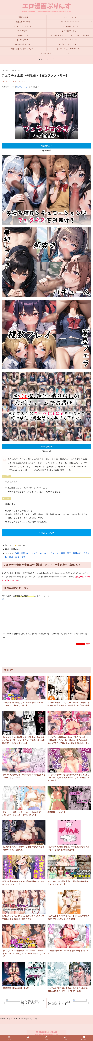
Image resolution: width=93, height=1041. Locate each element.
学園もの (25, 553)
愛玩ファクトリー (20, 81)
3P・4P (43, 553)
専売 (69, 553)
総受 (17, 557)
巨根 (63, 553)
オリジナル (7, 81)
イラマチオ (54, 553)
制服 (17, 553)
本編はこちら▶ (46, 146)
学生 (24, 557)
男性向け (77, 553)
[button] (86, 729)
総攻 (11, 557)
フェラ (34, 553)
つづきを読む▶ (46, 447)
